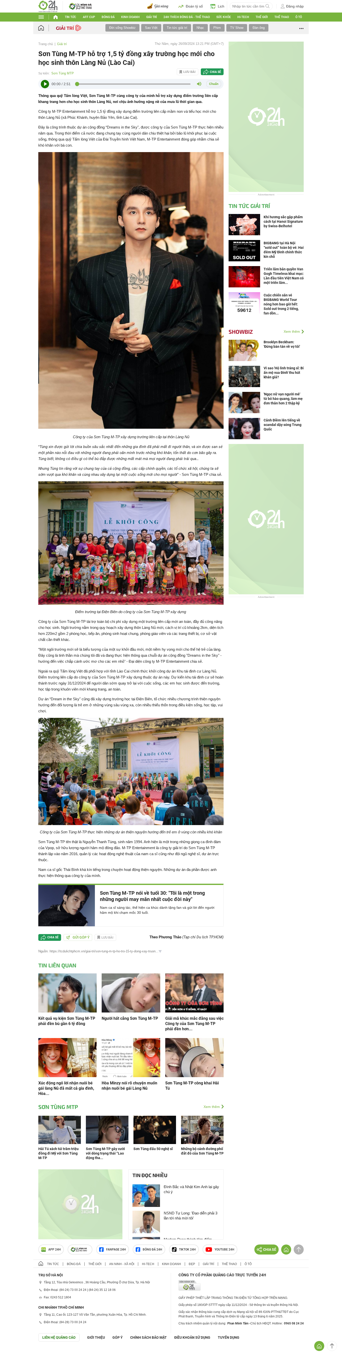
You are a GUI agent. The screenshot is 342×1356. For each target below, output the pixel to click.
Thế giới (262, 17)
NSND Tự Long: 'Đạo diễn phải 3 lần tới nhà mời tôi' (190, 1215)
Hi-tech (243, 17)
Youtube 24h (224, 1249)
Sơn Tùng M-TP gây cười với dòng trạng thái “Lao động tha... (105, 1153)
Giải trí (151, 17)
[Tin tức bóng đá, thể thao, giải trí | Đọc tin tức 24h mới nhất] (48, 6)
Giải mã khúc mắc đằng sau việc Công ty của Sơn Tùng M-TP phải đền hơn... (194, 1023)
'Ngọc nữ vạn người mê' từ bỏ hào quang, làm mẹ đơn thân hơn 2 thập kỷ (283, 398)
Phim (217, 28)
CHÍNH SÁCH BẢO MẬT (148, 1337)
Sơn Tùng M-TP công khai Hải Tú (192, 1086)
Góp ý (117, 1337)
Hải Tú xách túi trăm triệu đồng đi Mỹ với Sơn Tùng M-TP (58, 1153)
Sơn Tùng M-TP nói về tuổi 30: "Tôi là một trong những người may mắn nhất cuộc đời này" (152, 896)
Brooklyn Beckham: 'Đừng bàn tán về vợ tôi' (282, 344)
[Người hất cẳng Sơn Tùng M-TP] (131, 992)
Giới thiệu (96, 1337)
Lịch (221, 6)
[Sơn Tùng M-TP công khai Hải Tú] (194, 1057)
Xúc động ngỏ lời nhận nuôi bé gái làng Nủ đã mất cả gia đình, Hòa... (66, 1088)
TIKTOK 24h (187, 1249)
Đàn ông (259, 28)
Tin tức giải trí (177, 28)
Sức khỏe (223, 17)
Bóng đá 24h (152, 1249)
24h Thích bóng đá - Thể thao (186, 17)
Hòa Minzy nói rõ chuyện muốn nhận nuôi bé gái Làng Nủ (129, 1086)
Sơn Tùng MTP (62, 73)
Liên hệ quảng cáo (59, 1337)
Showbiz (241, 331)
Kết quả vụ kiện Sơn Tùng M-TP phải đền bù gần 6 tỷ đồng (66, 1021)
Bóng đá (108, 17)
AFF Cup (89, 17)
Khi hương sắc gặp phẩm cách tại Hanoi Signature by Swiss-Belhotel (283, 221)
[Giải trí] (69, 28)
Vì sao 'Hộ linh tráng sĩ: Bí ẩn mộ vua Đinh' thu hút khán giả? (284, 372)
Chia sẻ (215, 72)
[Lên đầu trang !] (332, 1346)
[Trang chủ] (46, 28)
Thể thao (281, 17)
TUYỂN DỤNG (228, 1337)
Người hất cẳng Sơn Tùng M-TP (130, 1018)
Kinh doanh (130, 17)
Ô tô (298, 17)
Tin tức (70, 17)
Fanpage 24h (116, 1249)
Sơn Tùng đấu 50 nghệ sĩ (153, 1149)
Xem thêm (212, 1107)
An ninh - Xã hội (121, 1264)
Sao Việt (151, 28)
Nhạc (200, 28)
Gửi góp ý (81, 937)
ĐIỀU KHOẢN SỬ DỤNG (192, 1337)
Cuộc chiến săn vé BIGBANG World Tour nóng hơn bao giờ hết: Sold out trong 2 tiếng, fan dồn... (281, 304)
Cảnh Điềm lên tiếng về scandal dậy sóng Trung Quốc (282, 424)
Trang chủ (45, 44)
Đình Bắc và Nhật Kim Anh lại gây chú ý (191, 1189)
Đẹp (192, 1264)
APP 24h (54, 1249)
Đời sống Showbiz (122, 28)
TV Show (236, 28)
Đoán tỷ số (194, 6)
